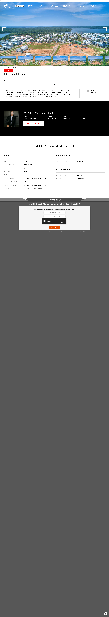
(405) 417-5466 (53, 118)
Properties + (32, 6)
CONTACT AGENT (33, 123)
